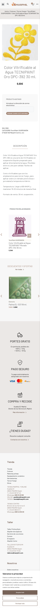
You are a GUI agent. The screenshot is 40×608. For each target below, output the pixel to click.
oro (23, 133)
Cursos (9, 536)
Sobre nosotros (12, 570)
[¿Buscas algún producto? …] (7, 4)
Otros (9, 483)
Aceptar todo (20, 592)
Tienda (9, 469)
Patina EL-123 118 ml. (18, 304)
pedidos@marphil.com (21, 497)
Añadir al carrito (29, 236)
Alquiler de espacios (14, 531)
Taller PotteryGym (13, 529)
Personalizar (20, 598)
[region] (20, 589)
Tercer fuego (21, 11)
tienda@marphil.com (21, 499)
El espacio (11, 539)
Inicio (7, 11)
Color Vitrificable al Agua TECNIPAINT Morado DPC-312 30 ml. (19, 245)
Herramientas (12, 478)
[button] (3, 4)
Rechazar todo (20, 603)
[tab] (20, 146)
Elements (12, 302)
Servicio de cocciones (15, 534)
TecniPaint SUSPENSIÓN (19, 130)
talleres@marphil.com (15, 553)
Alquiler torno (12, 541)
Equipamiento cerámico (15, 476)
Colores (13, 11)
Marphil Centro (15, 133)
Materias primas (13, 474)
